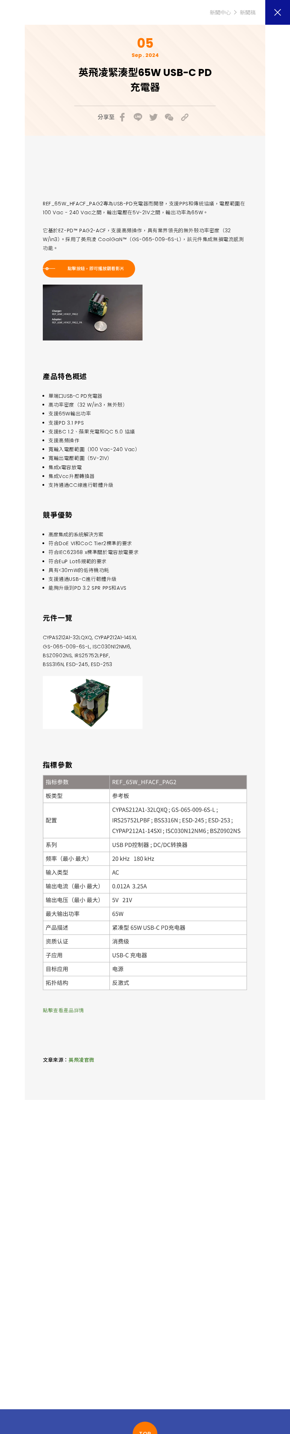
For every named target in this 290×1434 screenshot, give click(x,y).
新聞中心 (220, 12)
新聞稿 (248, 12)
